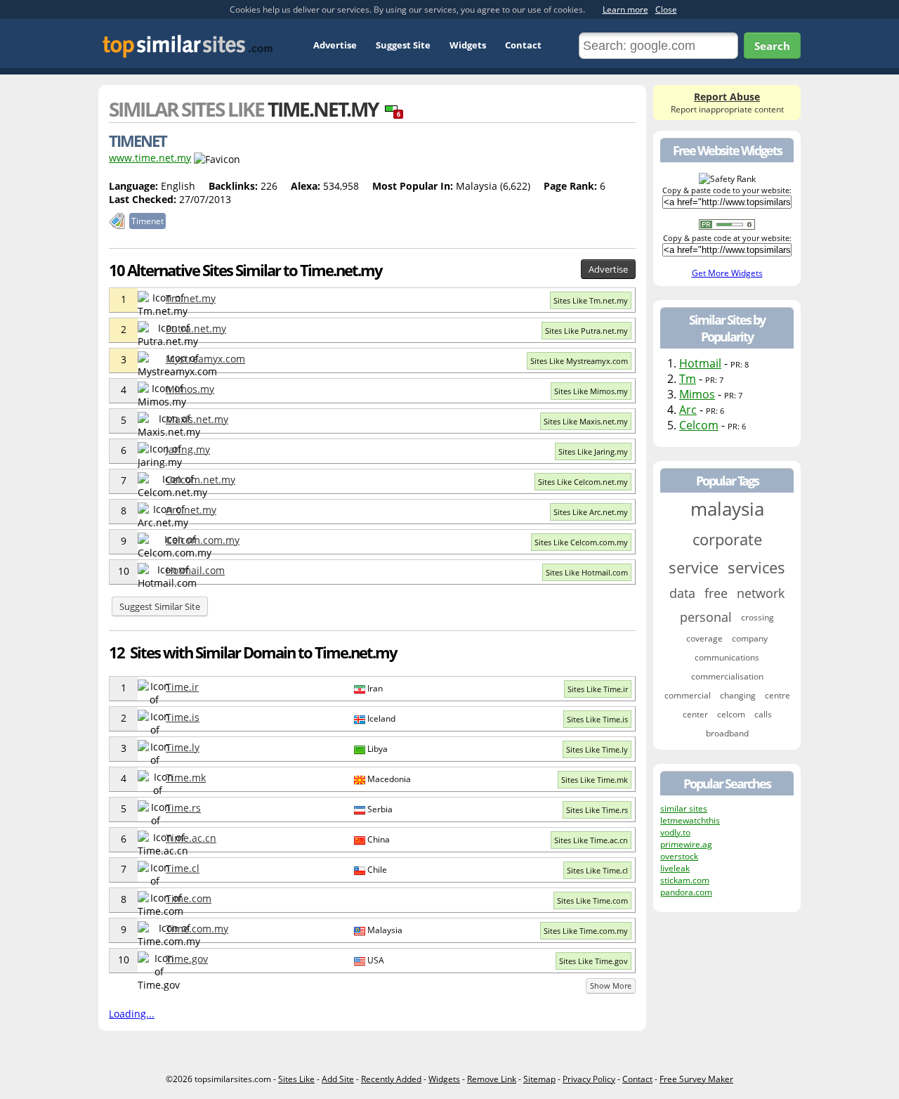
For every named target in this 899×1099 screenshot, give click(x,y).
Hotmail (700, 363)
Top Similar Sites (187, 46)
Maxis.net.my (197, 419)
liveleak (675, 868)
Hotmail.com (195, 570)
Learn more (625, 9)
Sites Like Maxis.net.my (586, 421)
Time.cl (182, 868)
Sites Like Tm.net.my (590, 300)
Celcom (698, 425)
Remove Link (491, 1079)
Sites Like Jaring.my (593, 451)
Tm (687, 378)
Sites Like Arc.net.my (590, 512)
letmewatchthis (690, 820)
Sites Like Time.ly (597, 749)
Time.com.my (197, 928)
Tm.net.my (191, 298)
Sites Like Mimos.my (591, 391)
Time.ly (182, 747)
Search (772, 46)
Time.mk (186, 777)
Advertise (335, 45)
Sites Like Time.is (597, 719)
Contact (523, 45)
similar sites (683, 808)
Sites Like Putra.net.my (586, 330)
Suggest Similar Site (159, 606)
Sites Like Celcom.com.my (581, 542)
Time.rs (183, 807)
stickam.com (684, 880)
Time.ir (182, 687)
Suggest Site (403, 45)
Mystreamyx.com (205, 358)
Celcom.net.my (200, 479)
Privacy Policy (589, 1079)
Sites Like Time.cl (597, 870)
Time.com (188, 898)
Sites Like (296, 1079)
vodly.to (675, 832)
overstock (679, 856)
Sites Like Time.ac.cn (591, 840)
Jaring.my (188, 449)
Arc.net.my (191, 509)
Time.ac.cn (191, 838)
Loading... (132, 1013)
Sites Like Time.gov (593, 961)
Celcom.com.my (202, 540)
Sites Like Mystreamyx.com (579, 361)
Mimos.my (190, 389)
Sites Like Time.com (592, 900)
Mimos (697, 394)
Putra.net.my (196, 328)
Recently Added (391, 1079)
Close (666, 9)
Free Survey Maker (696, 1079)
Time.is (182, 717)
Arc (688, 409)
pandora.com (686, 892)
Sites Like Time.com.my (586, 930)
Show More (610, 985)
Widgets (468, 45)
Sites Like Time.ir (597, 689)
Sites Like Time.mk (594, 779)
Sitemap (539, 1079)
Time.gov (187, 958)
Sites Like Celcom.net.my (583, 481)
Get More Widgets (727, 273)
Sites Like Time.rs (597, 810)
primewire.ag (686, 844)
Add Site (338, 1079)
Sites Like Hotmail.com (587, 572)
